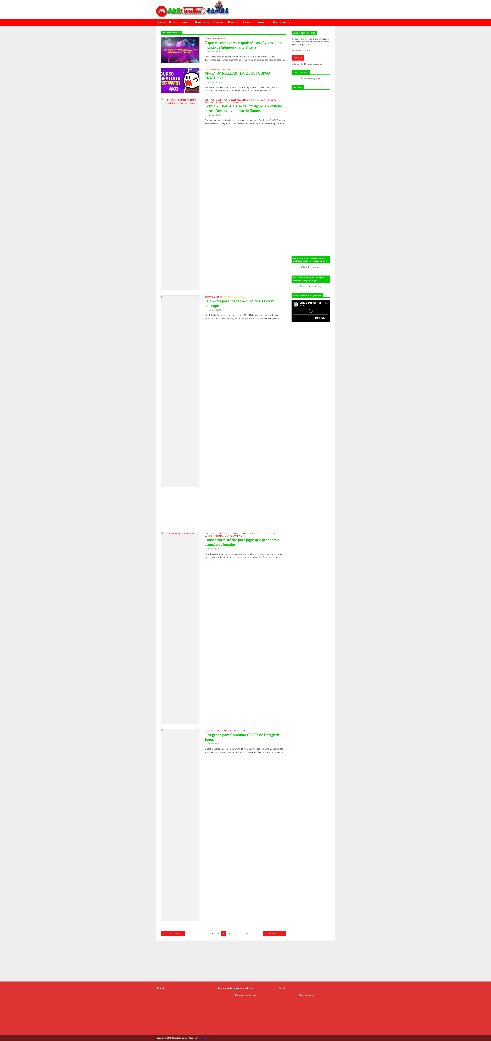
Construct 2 (211, 100)
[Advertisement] (288, 9)
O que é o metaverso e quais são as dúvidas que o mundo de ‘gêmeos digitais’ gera (243, 44)
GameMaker (254, 100)
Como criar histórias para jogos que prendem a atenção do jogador (242, 542)
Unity (228, 102)
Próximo (273, 933)
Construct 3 (224, 100)
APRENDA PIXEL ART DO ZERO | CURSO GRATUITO (237, 75)
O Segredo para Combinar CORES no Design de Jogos (242, 737)
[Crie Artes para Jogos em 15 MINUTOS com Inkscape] (180, 391)
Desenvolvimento (221, 69)
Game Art (227, 731)
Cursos (208, 69)
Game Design (238, 731)
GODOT (274, 100)
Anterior (174, 933)
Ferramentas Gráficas (241, 69)
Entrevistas (210, 39)
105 (246, 933)
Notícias (221, 39)
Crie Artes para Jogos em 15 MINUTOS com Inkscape (239, 303)
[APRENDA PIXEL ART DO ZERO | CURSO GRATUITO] (180, 80)
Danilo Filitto (203, 1038)
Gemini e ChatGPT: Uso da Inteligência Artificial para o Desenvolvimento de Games (243, 108)
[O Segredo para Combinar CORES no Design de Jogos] (180, 825)
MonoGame (210, 102)
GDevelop (265, 100)
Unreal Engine (238, 102)
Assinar (298, 58)
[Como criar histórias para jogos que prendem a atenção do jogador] (180, 628)
